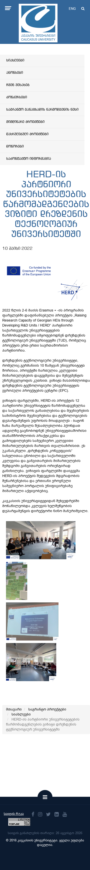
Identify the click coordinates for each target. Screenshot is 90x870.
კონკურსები (16, 97)
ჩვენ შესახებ (18, 85)
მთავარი (14, 709)
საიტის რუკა (14, 814)
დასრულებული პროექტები (27, 134)
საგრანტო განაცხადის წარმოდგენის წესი (42, 109)
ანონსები (14, 72)
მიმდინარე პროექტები (25, 122)
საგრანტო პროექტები (47, 709)
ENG (72, 9)
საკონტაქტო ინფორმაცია (28, 159)
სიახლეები (15, 60)
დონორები (15, 146)
